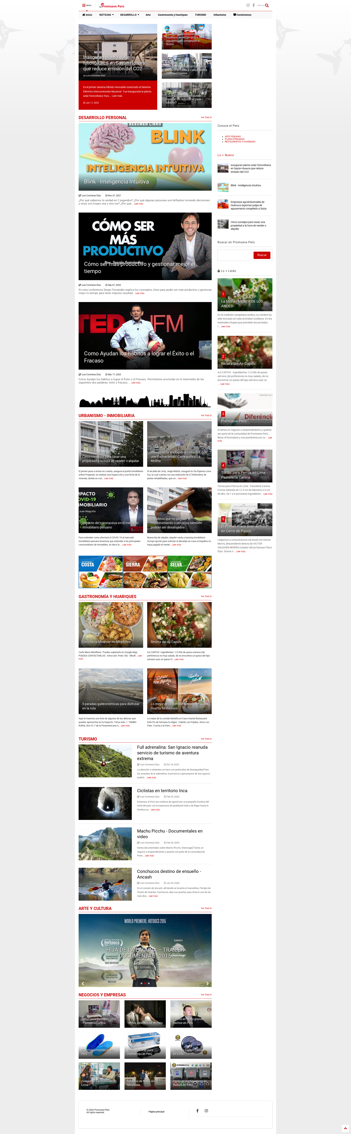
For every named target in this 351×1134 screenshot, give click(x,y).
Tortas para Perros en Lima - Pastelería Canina (98, 1021)
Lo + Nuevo (226, 155)
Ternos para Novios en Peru (145, 1023)
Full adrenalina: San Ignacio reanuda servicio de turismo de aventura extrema (172, 753)
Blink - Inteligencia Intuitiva (116, 181)
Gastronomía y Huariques (173, 14)
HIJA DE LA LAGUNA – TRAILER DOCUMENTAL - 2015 (145, 953)
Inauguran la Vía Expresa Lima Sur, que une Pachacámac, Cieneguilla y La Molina (179, 456)
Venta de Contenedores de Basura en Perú (190, 1083)
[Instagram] (248, 5)
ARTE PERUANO (233, 136)
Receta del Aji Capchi (166, 642)
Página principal (156, 1111)
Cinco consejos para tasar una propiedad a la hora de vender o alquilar (248, 225)
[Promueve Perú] (111, 6)
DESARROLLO (128, 14)
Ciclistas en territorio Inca (162, 790)
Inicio (88, 14)
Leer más (117, 95)
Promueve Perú (234, 421)
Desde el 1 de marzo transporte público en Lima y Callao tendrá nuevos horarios (186, 70)
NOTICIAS (105, 14)
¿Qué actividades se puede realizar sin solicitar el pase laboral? (183, 99)
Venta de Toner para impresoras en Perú (140, 1052)
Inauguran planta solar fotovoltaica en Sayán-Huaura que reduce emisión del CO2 (114, 62)
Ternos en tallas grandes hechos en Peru (189, 1021)
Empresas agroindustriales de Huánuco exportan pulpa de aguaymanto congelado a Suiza (185, 39)
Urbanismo (220, 14)
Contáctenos (243, 14)
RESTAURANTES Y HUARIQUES (240, 141)
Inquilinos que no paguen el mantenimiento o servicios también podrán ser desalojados (176, 523)
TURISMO (200, 14)
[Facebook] (253, 5)
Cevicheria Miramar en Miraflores (106, 642)
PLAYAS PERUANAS (234, 139)
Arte (148, 14)
